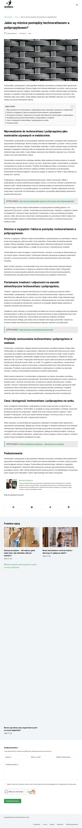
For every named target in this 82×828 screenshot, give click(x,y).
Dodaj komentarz (12, 764)
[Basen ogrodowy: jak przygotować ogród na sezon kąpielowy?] (21, 643)
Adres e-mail (36, 757)
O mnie (45, 824)
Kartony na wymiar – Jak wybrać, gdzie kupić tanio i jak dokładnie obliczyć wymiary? (19, 553)
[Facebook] (13, 507)
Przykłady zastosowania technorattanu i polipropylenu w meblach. (31, 118)
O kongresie (36, 824)
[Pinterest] (50, 507)
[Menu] (77, 5)
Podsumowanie (12, 123)
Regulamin (60, 824)
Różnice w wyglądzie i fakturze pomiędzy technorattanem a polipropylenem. (34, 112)
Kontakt (52, 824)
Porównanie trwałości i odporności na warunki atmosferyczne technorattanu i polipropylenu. (40, 115)
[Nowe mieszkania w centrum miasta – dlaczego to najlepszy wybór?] (60, 537)
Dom (30, 33)
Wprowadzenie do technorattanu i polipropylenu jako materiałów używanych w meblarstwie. (40, 110)
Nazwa (9, 757)
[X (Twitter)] (32, 507)
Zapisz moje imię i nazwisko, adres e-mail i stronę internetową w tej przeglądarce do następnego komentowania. (41, 784)
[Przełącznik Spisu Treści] (71, 107)
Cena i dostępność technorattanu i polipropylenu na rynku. (28, 120)
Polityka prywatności (72, 824)
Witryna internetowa (63, 757)
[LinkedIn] (68, 507)
